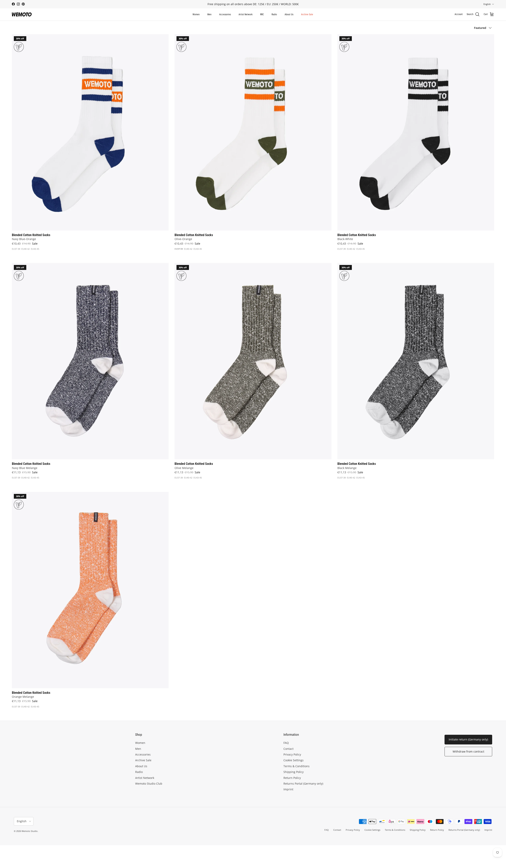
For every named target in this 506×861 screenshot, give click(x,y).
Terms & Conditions (296, 766)
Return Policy (292, 778)
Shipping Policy (293, 772)
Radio (274, 14)
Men (209, 14)
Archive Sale (307, 14)
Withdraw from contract (468, 751)
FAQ (286, 743)
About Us (289, 14)
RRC (262, 14)
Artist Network (245, 14)
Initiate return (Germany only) (468, 739)
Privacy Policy (292, 754)
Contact (288, 749)
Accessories (225, 14)
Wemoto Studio (30, 831)
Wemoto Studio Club (148, 783)
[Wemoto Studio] (22, 14)
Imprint (288, 789)
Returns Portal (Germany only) (303, 783)
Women (196, 14)
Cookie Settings (293, 760)
